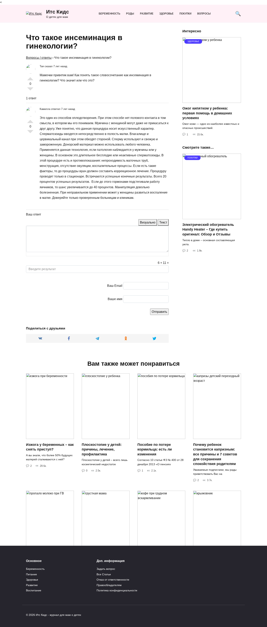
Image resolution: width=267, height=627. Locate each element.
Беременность (109, 13)
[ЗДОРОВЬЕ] (211, 100)
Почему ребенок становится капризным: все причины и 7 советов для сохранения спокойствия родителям (215, 454)
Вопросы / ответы (39, 57)
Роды (130, 13)
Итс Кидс (57, 11)
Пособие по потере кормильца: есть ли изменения (154, 449)
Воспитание (33, 590)
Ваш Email (114, 285)
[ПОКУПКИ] (211, 216)
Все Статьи (104, 574)
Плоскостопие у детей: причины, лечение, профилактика (102, 449)
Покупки (185, 13)
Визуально (147, 222)
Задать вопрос (106, 568)
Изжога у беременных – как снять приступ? (50, 446)
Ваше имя (115, 299)
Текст (163, 222)
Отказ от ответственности (113, 579)
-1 (30, 90)
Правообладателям (109, 585)
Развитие (146, 13)
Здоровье (166, 13)
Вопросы (204, 13)
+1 (30, 77)
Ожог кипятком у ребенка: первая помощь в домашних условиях (207, 113)
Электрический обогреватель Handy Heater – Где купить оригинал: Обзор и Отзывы (208, 229)
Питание (31, 574)
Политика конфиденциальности (117, 590)
